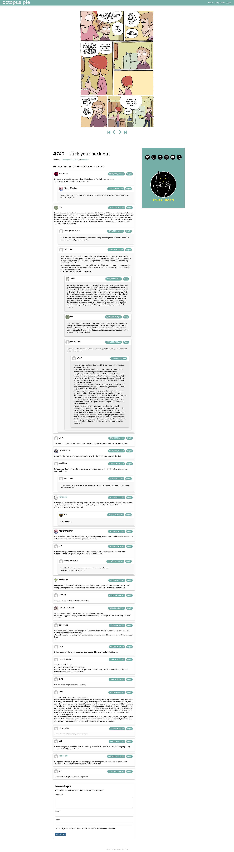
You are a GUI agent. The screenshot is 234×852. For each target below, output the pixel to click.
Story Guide (220, 2)
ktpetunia (63, 756)
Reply (129, 174)
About (210, 2)
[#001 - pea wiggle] (108, 133)
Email (57, 820)
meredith (85, 159)
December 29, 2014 (70, 159)
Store (229, 2)
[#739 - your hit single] (114, 133)
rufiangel (63, 497)
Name (57, 811)
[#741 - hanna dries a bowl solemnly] (117, 69)
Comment (58, 795)
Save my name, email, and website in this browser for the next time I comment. (86, 829)
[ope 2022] (125, 133)
